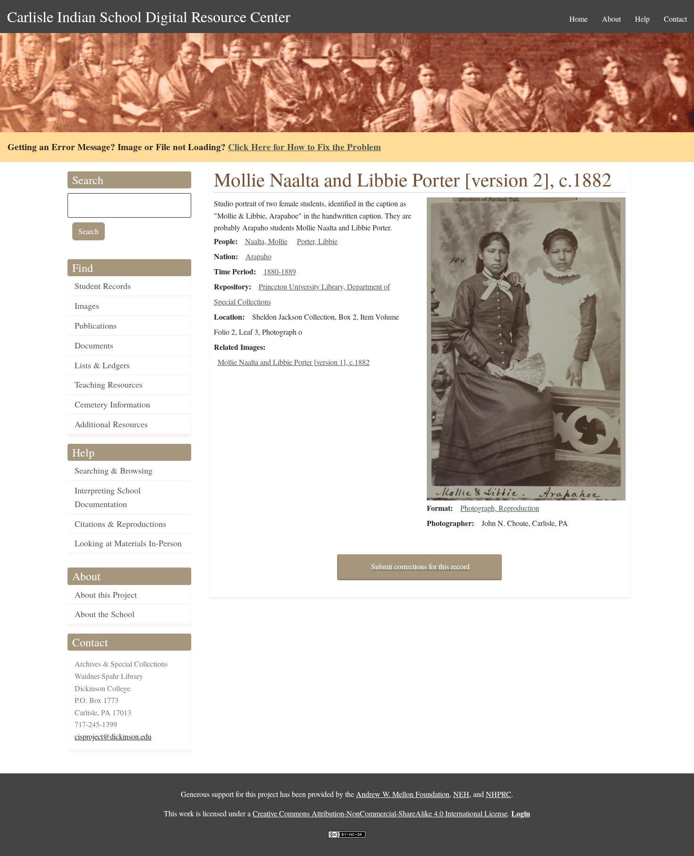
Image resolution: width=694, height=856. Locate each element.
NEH (461, 794)
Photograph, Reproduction (499, 508)
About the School (105, 613)
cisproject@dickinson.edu (113, 736)
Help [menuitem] (642, 18)
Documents (94, 345)
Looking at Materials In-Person (128, 543)
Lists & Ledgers (102, 365)
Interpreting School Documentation (108, 496)
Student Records (103, 285)
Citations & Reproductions (120, 523)
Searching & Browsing (113, 470)
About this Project (106, 594)
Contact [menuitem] (675, 18)
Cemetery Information (112, 404)
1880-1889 (279, 271)
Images (87, 305)
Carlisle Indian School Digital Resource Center (148, 16)
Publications (96, 325)
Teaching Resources (109, 384)
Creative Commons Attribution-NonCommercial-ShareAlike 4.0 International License (380, 813)
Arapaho (258, 256)
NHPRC (498, 794)
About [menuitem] (611, 18)
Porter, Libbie (317, 241)
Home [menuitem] (578, 18)
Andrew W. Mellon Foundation (402, 794)
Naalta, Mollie (266, 241)
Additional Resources (111, 424)
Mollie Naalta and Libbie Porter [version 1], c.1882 (294, 362)
